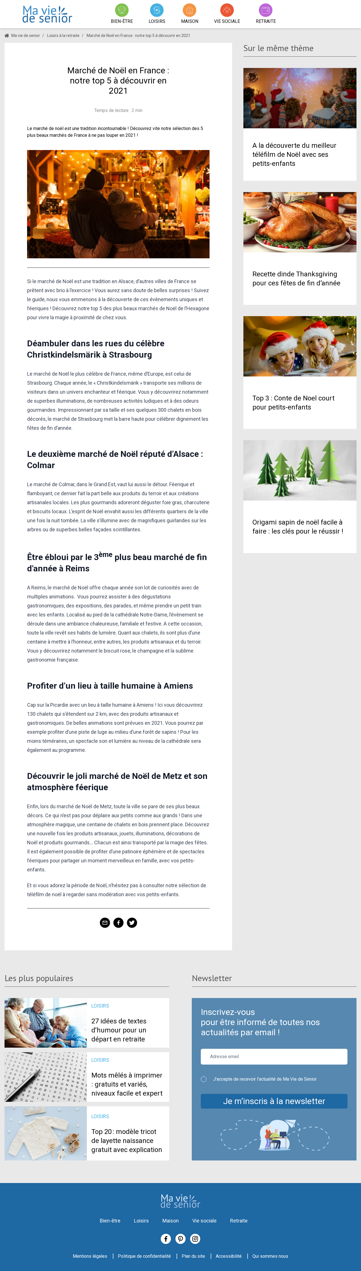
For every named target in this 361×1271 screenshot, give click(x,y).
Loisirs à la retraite (63, 35)
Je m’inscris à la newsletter (274, 1101)
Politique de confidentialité (144, 1256)
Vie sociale (204, 1221)
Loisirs (141, 1221)
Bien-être (110, 1221)
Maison (170, 1221)
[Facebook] (166, 1239)
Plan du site (193, 1256)
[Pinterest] (180, 1239)
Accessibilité (229, 1256)
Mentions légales (90, 1256)
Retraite (239, 1221)
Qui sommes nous (270, 1256)
